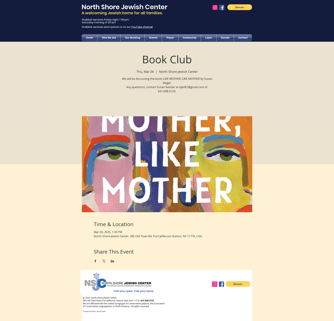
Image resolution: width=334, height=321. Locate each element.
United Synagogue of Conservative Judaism (128, 303)
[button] (108, 37)
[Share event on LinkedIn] (112, 261)
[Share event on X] (104, 261)
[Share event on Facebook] (95, 261)
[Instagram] (215, 7)
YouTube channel (142, 27)
